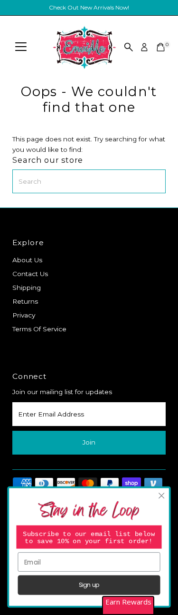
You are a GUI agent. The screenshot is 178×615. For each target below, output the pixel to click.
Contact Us (30, 274)
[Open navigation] (20, 47)
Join (89, 442)
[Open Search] (128, 47)
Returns (25, 301)
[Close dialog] (161, 495)
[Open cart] (161, 47)
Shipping (26, 287)
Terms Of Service (39, 329)
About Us (27, 260)
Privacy (23, 315)
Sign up (89, 585)
